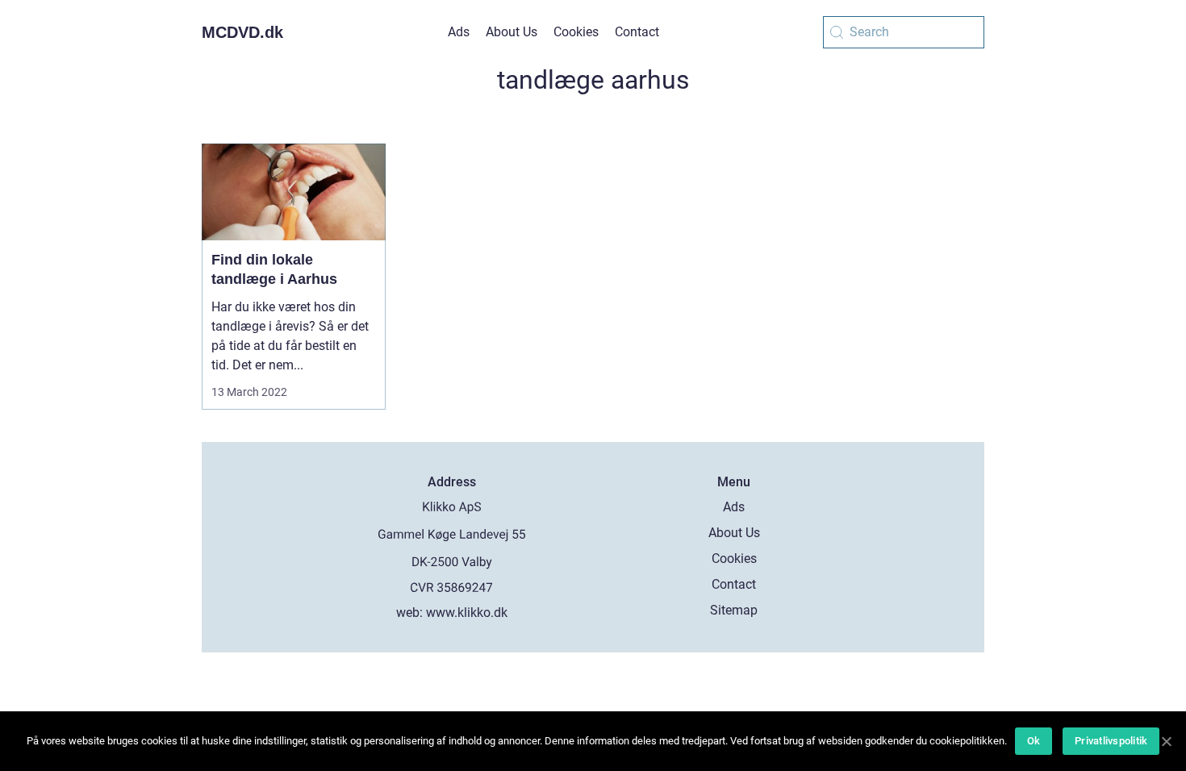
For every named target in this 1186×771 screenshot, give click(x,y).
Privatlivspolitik (1111, 741)
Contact (637, 32)
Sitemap (734, 610)
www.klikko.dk (466, 612)
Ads (459, 32)
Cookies (576, 32)
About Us (511, 32)
